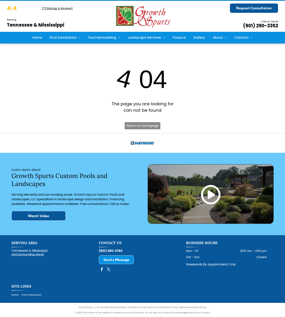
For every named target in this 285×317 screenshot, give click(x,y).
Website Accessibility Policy (192, 307)
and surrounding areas (27, 254)
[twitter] (108, 269)
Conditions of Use (137, 307)
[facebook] (102, 269)
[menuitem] (37, 37)
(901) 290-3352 (260, 25)
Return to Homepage (142, 126)
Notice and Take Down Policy (162, 307)
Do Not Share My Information (111, 307)
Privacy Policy (86, 307)
